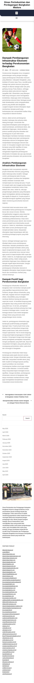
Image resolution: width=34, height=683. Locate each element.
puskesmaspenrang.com (9, 620)
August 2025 (6, 460)
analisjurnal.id (6, 670)
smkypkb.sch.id (6, 628)
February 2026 (6, 439)
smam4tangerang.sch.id (9, 622)
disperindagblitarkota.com (9, 574)
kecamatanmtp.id (7, 610)
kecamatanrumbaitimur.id (9, 578)
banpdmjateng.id (7, 654)
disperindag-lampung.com (9, 558)
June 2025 (5, 467)
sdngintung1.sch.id (7, 638)
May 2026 (5, 428)
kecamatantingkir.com (8, 584)
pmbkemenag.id (6, 668)
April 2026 (5, 432)
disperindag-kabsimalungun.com (11, 556)
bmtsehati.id (5, 672)
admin (6, 70)
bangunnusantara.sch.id (9, 642)
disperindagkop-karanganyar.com (11, 608)
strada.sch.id (6, 626)
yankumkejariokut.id (8, 658)
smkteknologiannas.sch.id (9, 644)
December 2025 (6, 446)
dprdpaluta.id (6, 664)
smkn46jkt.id (5, 552)
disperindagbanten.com (9, 572)
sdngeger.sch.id (6, 630)
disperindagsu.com (7, 576)
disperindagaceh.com (8, 570)
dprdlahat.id (5, 666)
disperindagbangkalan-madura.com (12, 606)
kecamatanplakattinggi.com (10, 586)
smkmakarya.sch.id (7, 640)
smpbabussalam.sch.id (8, 624)
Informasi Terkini (24, 70)
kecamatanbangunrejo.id (9, 612)
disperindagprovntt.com (9, 566)
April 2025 (5, 474)
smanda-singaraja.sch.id (9, 650)
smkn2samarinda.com (8, 616)
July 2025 (5, 464)
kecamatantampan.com (8, 588)
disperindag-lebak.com (8, 560)
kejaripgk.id (5, 660)
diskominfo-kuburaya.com (9, 602)
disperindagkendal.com (9, 562)
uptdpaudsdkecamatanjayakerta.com (12, 600)
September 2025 (7, 457)
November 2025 (6, 450)
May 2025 (5, 471)
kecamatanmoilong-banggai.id (10, 614)
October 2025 (6, 453)
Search (4, 414)
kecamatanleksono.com (9, 594)
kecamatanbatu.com (8, 596)
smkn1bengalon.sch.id (8, 632)
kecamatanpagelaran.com (9, 592)
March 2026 (5, 435)
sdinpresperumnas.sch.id (9, 634)
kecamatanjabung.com (8, 590)
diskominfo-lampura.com (9, 604)
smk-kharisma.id (7, 674)
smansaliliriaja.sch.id (8, 652)
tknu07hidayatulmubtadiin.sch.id (11, 636)
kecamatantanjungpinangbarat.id (11, 582)
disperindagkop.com (8, 564)
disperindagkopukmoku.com (10, 568)
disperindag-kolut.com (8, 554)
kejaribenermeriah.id (8, 656)
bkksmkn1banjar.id (7, 550)
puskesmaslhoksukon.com (9, 618)
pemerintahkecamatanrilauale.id (11, 580)
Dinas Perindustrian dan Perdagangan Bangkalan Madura (17, 5)
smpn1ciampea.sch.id (8, 648)
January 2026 (6, 442)
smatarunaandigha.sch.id (9, 646)
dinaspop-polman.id (8, 662)
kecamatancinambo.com (9, 598)
